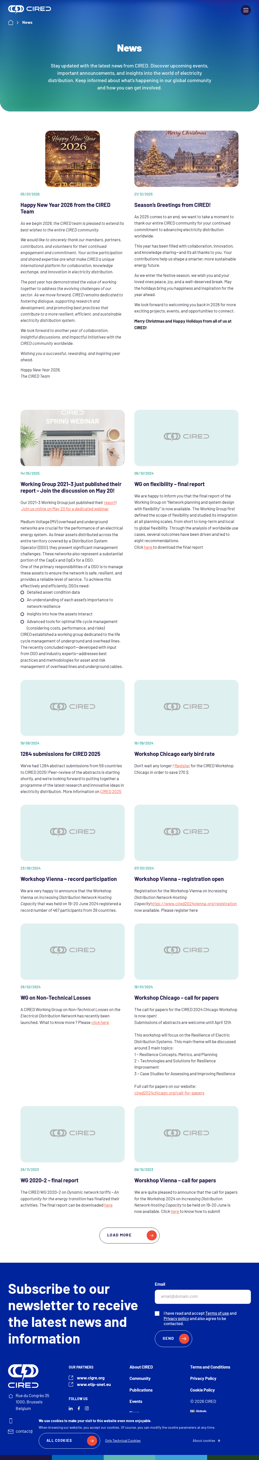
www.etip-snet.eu (94, 1385)
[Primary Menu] (246, 10)
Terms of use (217, 1313)
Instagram (87, 1408)
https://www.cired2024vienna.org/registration (193, 904)
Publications (141, 1390)
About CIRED (141, 1367)
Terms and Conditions (210, 1367)
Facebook (79, 1408)
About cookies (204, 1441)
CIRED (29, 10)
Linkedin (71, 1408)
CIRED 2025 (110, 792)
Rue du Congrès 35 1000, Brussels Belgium (32, 1402)
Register (182, 766)
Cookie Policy (202, 1390)
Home (15, 22)
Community (140, 1379)
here (148, 547)
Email (160, 1284)
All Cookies (59, 1441)
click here (100, 1023)
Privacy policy (176, 1319)
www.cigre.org (90, 1378)
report (109, 503)
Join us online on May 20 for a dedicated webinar (65, 509)
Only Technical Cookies (123, 1441)
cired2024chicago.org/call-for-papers (169, 1093)
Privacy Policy (203, 1379)
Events (136, 1402)
